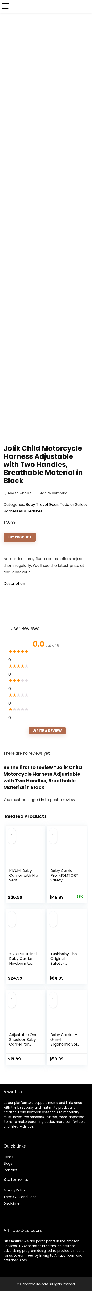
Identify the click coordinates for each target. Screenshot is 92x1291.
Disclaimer (12, 1203)
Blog (7, 1163)
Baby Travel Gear (42, 504)
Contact (10, 1170)
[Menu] (5, 6)
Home (8, 1156)
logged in (36, 799)
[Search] (84, 6)
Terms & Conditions (20, 1196)
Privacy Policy (15, 1190)
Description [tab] (14, 583)
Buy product (19, 537)
